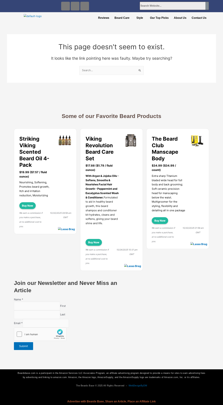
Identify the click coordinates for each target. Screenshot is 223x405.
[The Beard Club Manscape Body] (197, 141)
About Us (180, 17)
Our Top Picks (159, 17)
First (63, 306)
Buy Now (27, 205)
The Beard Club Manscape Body (165, 149)
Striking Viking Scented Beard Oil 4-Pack (34, 152)
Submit (23, 346)
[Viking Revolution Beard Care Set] (131, 141)
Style (139, 17)
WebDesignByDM (138, 385)
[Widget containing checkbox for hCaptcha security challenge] (40, 334)
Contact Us (199, 17)
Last (62, 314)
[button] (123, 18)
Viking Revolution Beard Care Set (100, 149)
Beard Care (121, 17)
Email (18, 323)
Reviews (103, 17)
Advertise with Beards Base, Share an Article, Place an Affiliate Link (111, 401)
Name (18, 299)
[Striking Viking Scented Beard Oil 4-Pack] (64, 141)
